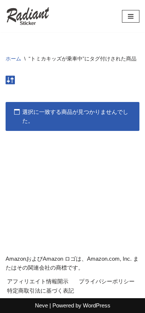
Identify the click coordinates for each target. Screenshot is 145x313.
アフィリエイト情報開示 (37, 281)
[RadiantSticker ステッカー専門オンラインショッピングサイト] (28, 16)
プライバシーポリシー (107, 281)
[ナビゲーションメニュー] (130, 16)
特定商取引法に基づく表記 (40, 290)
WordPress (96, 305)
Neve (41, 305)
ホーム (13, 59)
